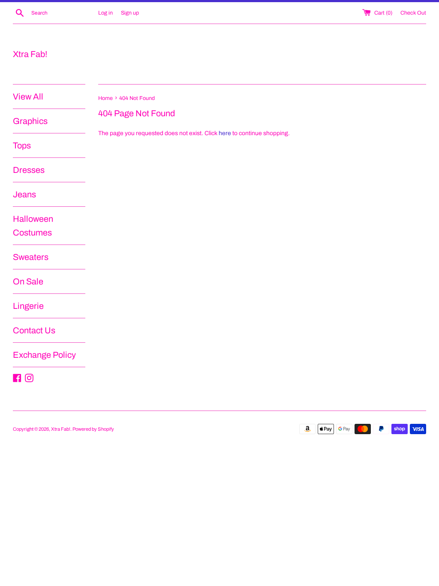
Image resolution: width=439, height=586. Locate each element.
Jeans (24, 194)
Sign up (130, 13)
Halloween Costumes (33, 225)
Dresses (29, 170)
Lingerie (28, 306)
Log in (105, 13)
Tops (22, 145)
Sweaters (30, 257)
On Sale (28, 281)
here (225, 133)
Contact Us (34, 330)
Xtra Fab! (30, 54)
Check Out (413, 13)
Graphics (30, 121)
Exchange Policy (44, 354)
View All (28, 96)
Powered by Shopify (93, 429)
